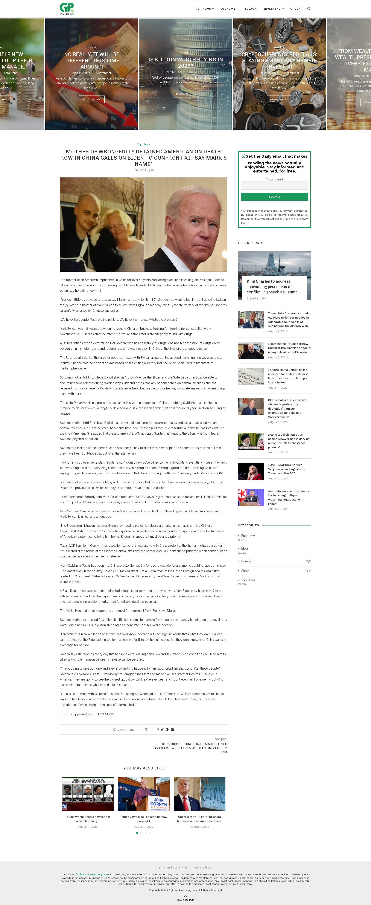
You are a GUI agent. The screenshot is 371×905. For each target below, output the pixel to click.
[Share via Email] (172, 729)
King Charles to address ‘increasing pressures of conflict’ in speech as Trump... (273, 287)
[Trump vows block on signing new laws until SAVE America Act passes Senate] (144, 794)
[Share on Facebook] (158, 729)
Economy (228, 8)
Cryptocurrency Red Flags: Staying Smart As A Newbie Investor (279, 60)
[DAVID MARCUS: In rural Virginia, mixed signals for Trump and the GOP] (251, 471)
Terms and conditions (172, 867)
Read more (91, 99)
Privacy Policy (204, 867)
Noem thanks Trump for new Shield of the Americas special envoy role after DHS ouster (289, 348)
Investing (272, 8)
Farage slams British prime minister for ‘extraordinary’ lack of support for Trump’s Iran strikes (288, 376)
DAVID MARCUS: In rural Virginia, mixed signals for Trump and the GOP (287, 469)
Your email (274, 179)
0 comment (103, 72)
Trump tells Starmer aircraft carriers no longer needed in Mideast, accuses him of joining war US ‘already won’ (289, 319)
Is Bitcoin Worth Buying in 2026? (185, 62)
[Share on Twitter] (162, 729)
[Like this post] (149, 729)
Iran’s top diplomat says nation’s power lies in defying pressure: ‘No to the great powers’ (289, 441)
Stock (295, 8)
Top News (203, 8)
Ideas (249, 8)
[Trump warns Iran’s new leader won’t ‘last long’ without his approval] (88, 794)
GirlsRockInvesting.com (92, 874)
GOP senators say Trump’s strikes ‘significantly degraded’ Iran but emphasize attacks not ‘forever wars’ (287, 408)
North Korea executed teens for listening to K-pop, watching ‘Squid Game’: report (288, 497)
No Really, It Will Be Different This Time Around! (91, 60)
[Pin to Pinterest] (167, 729)
